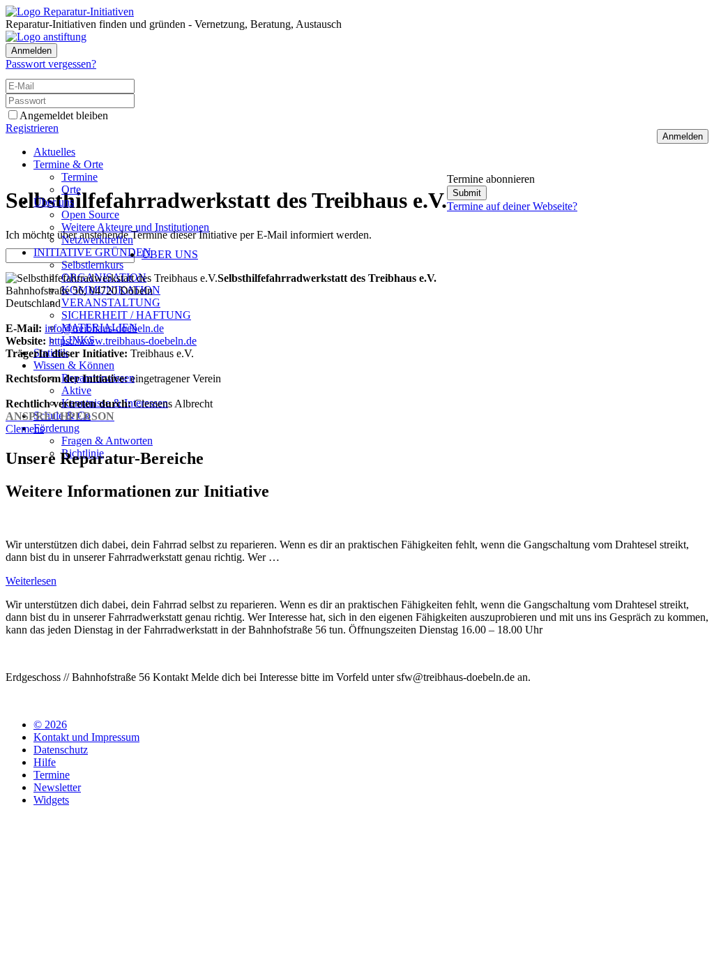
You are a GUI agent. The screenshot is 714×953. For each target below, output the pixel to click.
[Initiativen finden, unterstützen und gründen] (70, 11)
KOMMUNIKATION (110, 290)
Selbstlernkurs (92, 265)
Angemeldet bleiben (64, 115)
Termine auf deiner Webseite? (512, 206)
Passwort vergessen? (51, 64)
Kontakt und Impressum (86, 737)
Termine (79, 177)
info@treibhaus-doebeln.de (104, 328)
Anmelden (31, 50)
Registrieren (32, 128)
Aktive (76, 390)
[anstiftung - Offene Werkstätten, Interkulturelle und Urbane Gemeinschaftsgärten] (46, 37)
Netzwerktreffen (97, 240)
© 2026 (50, 724)
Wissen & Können (73, 365)
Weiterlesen (31, 581)
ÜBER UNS (170, 254)
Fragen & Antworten (107, 441)
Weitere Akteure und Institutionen (135, 227)
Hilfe (44, 762)
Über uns (53, 202)
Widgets (51, 800)
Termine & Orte (68, 164)
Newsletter (57, 787)
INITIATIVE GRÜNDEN (92, 252)
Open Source (90, 214)
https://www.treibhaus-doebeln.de (123, 341)
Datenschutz (60, 750)
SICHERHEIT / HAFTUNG (126, 315)
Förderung (56, 428)
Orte (71, 189)
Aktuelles (54, 152)
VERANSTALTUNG (110, 302)
